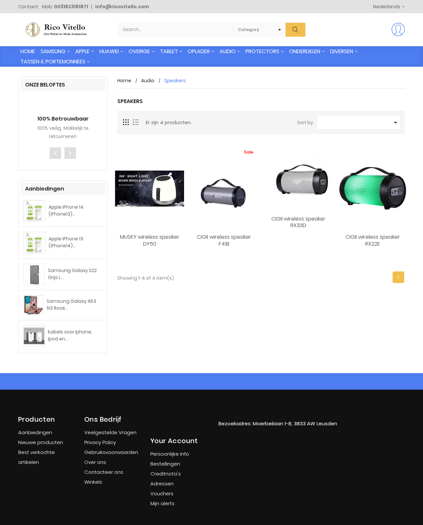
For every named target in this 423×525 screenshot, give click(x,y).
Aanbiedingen (35, 432)
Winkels (93, 481)
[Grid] (126, 122)
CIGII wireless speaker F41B (224, 241)
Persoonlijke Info (169, 453)
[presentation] (55, 153)
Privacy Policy (100, 442)
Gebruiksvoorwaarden (111, 452)
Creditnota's (165, 473)
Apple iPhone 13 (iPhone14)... (66, 242)
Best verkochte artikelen (36, 457)
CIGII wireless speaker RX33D (298, 222)
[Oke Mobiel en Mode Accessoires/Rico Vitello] (277, 410)
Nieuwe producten (40, 442)
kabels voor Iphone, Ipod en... (70, 335)
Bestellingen (165, 463)
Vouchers (161, 493)
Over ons (95, 462)
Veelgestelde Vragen (110, 432)
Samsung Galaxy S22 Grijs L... (72, 274)
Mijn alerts (162, 503)
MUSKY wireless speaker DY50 (149, 241)
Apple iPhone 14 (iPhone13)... (66, 210)
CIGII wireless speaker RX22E (373, 241)
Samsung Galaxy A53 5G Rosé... (71, 304)
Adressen (161, 483)
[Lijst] (136, 122)
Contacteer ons (103, 472)
